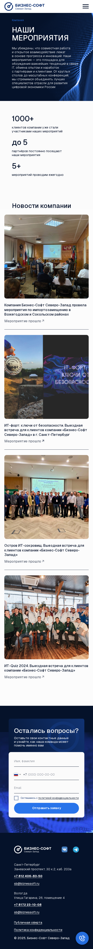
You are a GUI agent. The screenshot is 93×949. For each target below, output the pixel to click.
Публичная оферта (28, 922)
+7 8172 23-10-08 (28, 904)
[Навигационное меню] (86, 6)
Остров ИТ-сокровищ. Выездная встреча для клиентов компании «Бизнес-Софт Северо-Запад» (44, 550)
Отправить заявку (46, 808)
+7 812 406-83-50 (28, 876)
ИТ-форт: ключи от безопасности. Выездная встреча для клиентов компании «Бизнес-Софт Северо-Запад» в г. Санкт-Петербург (45, 430)
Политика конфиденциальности (38, 930)
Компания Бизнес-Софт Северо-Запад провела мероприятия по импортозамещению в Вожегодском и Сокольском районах (45, 309)
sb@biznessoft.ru (26, 883)
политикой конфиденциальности (58, 798)
